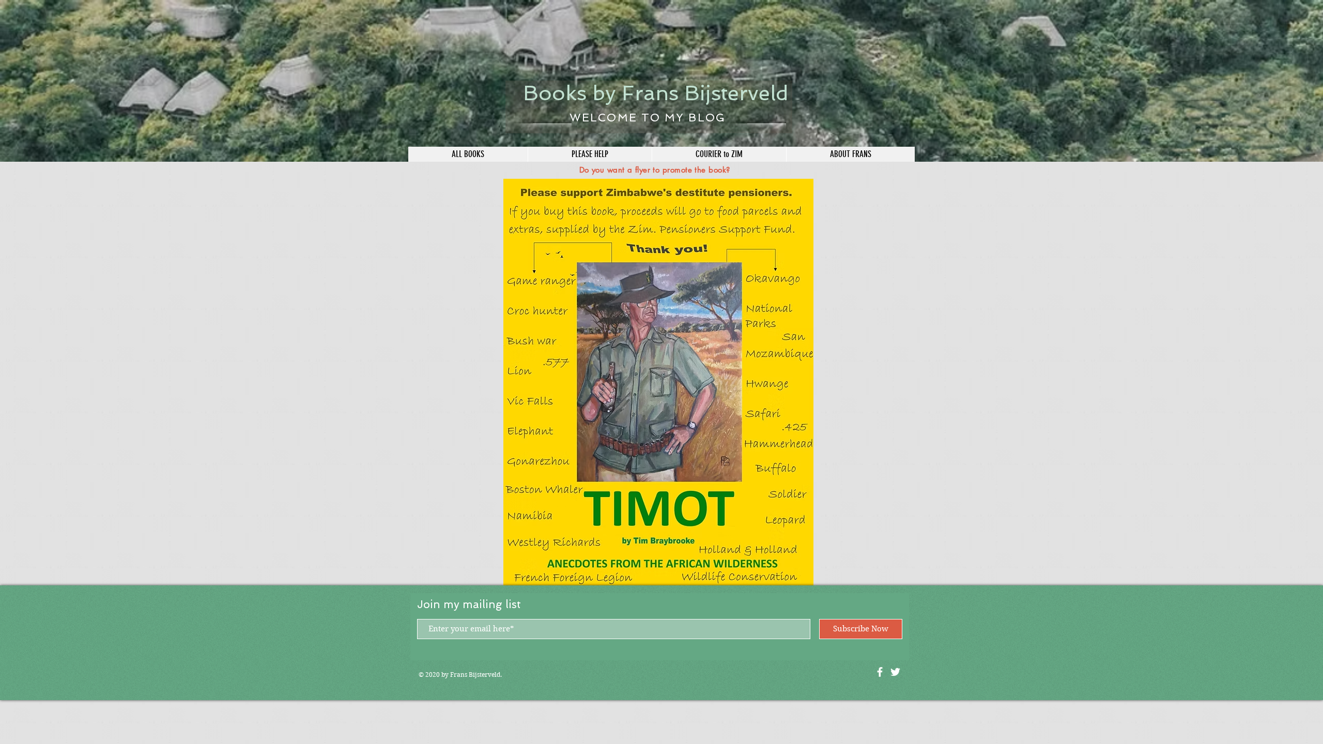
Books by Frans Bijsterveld (656, 93)
